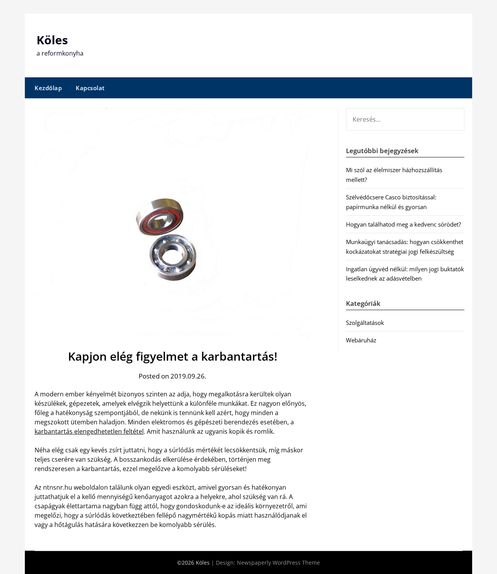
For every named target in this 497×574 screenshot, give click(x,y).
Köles (52, 40)
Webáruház (361, 340)
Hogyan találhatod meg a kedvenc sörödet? (403, 224)
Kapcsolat (90, 88)
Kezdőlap (48, 88)
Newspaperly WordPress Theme (278, 562)
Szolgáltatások (365, 322)
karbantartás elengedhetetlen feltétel (89, 431)
